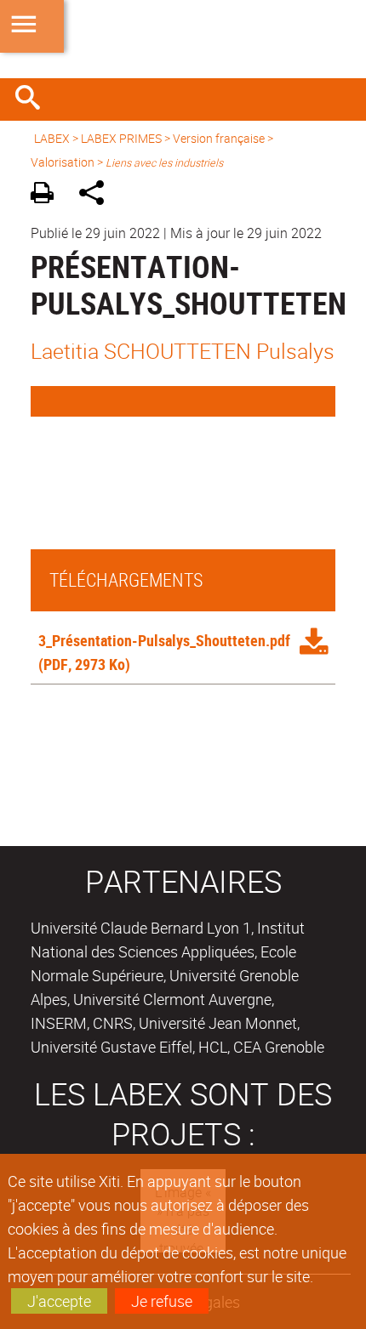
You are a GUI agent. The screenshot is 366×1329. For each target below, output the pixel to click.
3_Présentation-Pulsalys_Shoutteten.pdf (164, 640)
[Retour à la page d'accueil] (183, 39)
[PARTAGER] (97, 195)
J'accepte (59, 1301)
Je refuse (161, 1301)
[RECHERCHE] (34, 99)
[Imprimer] (48, 195)
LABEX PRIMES (121, 138)
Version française (219, 138)
